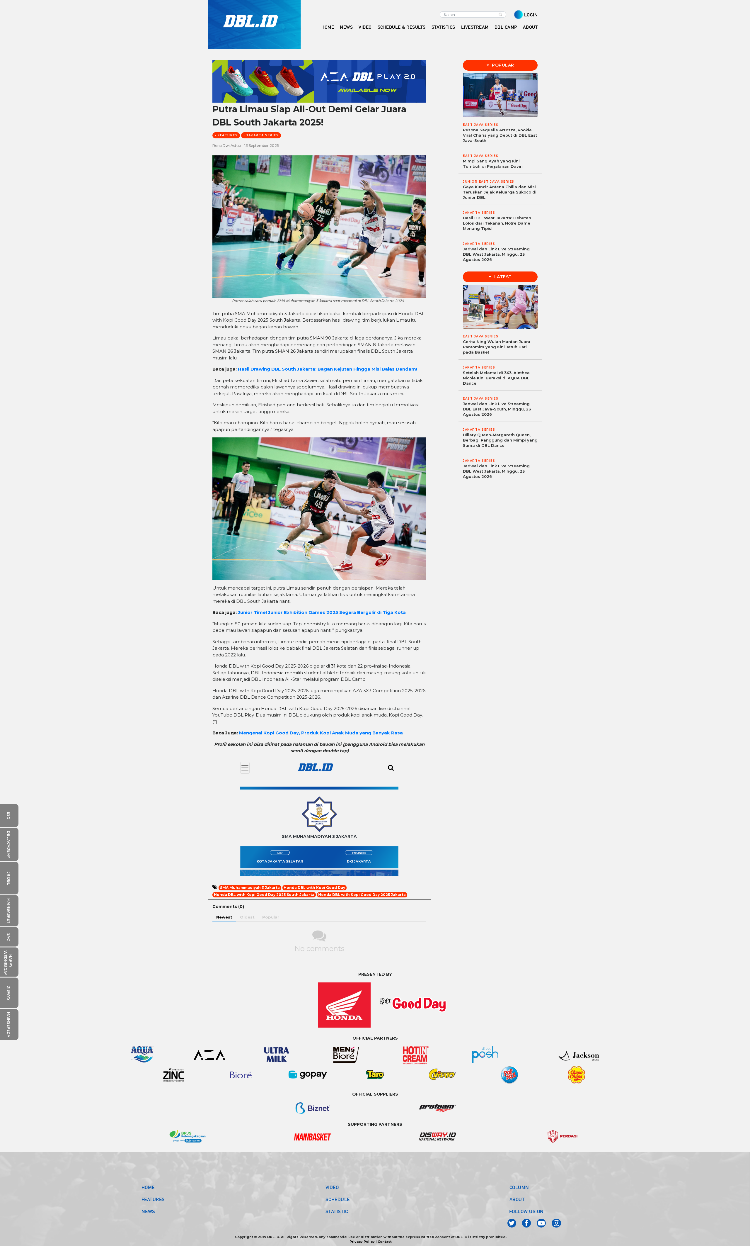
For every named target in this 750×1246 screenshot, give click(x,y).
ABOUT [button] (530, 27)
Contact (385, 1242)
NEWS (148, 1211)
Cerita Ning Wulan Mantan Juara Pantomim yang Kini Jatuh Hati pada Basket (496, 346)
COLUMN (519, 1187)
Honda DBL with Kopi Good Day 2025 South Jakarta (264, 894)
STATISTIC (336, 1211)
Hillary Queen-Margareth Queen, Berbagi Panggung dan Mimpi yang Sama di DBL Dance (500, 440)
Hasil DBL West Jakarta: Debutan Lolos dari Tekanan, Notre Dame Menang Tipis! (497, 223)
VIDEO (365, 27)
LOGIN (531, 15)
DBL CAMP (506, 27)
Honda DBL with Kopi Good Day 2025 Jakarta (362, 894)
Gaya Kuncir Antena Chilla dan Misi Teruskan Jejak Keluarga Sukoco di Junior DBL (499, 192)
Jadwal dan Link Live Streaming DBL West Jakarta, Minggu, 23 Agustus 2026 (496, 254)
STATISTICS (443, 27)
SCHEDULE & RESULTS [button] (402, 27)
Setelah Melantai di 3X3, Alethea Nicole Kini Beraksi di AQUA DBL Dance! (496, 378)
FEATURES (153, 1199)
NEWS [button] (346, 27)
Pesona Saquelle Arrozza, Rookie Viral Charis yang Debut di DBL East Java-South (500, 135)
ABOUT (517, 1199)
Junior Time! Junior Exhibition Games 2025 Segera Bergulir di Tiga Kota (322, 612)
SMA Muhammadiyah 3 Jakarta (250, 887)
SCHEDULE (337, 1199)
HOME (327, 27)
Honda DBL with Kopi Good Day (314, 887)
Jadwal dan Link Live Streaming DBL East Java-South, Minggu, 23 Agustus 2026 (497, 409)
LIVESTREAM (475, 27)
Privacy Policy (362, 1242)
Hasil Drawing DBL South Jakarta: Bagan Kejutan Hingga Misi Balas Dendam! (327, 369)
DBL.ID (273, 1237)
